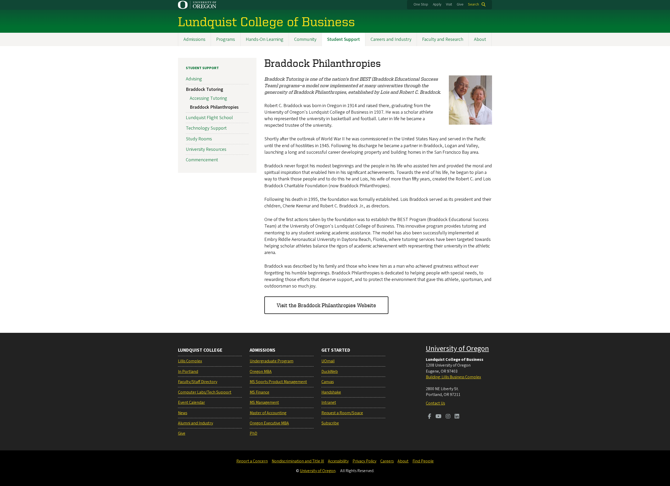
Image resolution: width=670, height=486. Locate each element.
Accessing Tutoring (208, 98)
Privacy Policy (364, 461)
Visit (449, 4)
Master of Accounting (268, 413)
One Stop (421, 4)
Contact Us (435, 403)
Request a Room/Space (342, 413)
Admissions (194, 39)
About (480, 39)
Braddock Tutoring (204, 89)
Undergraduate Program (271, 361)
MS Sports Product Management (278, 382)
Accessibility (338, 461)
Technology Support (206, 128)
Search (473, 4)
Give (460, 4)
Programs (225, 39)
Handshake (331, 392)
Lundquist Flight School (209, 117)
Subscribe (330, 423)
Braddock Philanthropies (214, 107)
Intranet (328, 402)
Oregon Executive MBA (269, 423)
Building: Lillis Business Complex (453, 377)
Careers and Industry (391, 39)
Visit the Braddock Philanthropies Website (326, 305)
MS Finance (259, 392)
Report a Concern (252, 461)
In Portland (188, 371)
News (182, 413)
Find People (423, 461)
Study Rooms (199, 139)
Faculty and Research (442, 39)
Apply (437, 4)
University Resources (206, 149)
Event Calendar (191, 402)
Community (305, 39)
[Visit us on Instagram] (448, 417)
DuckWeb (329, 371)
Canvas (327, 382)
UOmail (327, 361)
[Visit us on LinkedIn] (457, 417)
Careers (387, 461)
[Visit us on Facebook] (429, 417)
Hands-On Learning (264, 39)
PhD (253, 433)
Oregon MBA (261, 371)
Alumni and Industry (195, 423)
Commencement (202, 160)
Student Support (343, 39)
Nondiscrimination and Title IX (298, 461)
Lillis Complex (190, 361)
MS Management (264, 402)
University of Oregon (457, 348)
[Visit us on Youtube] (438, 417)
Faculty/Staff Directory (197, 382)
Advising (194, 79)
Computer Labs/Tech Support (204, 392)
